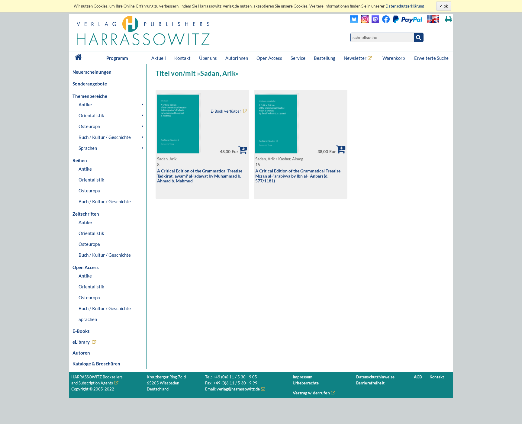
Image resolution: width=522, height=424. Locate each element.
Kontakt (182, 58)
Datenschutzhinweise (375, 377)
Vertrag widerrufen (311, 392)
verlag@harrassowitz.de (238, 389)
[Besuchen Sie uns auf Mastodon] (374, 21)
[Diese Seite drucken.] (448, 19)
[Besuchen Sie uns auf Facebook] (384, 21)
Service (298, 58)
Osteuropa (89, 126)
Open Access (269, 58)
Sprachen (88, 148)
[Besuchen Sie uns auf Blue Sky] (354, 21)
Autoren (81, 352)
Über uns (208, 58)
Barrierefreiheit (370, 383)
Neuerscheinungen (91, 72)
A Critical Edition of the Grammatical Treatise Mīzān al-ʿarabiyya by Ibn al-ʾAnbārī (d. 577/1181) (297, 175)
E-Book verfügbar (226, 111)
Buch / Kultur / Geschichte (105, 137)
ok (445, 6)
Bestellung (324, 58)
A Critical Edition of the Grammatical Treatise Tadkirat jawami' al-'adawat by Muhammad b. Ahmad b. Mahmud (199, 175)
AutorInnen (236, 58)
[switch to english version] (433, 19)
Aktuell (158, 58)
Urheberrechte (306, 383)
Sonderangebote (89, 83)
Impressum (302, 377)
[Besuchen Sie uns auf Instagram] (363, 21)
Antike (85, 104)
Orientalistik (91, 115)
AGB (418, 377)
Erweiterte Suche (431, 58)
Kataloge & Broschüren (96, 363)
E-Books (81, 331)
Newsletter (355, 58)
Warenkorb (394, 58)
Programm (117, 58)
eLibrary (81, 342)
